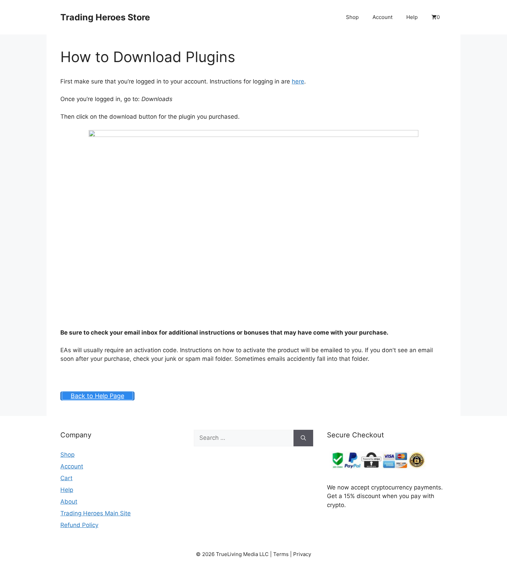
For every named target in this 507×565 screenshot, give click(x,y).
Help (412, 17)
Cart (66, 478)
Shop (352, 17)
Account (382, 17)
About (68, 501)
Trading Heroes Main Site (95, 513)
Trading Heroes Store (105, 17)
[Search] (303, 438)
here (298, 81)
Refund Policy (79, 525)
